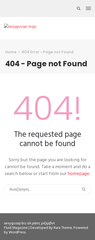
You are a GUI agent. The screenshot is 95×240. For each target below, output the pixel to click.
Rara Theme (63, 228)
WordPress (17, 232)
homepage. (79, 174)
